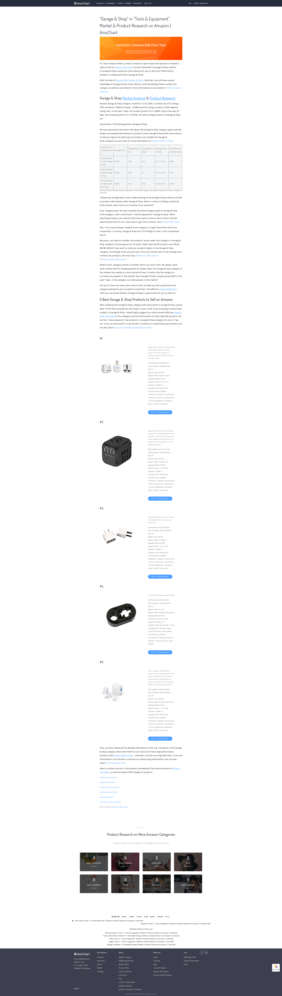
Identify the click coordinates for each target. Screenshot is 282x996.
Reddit (131, 916)
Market (128, 3)
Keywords (101, 961)
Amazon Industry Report (162, 975)
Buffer (152, 916)
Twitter (124, 916)
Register (204, 3)
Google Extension (125, 986)
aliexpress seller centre (120, 807)
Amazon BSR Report (161, 971)
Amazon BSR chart (170, 222)
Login (196, 3)
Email (146, 916)
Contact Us (123, 975)
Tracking (100, 971)
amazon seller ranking (162, 141)
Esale (186, 964)
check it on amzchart (160, 412)
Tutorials (156, 961)
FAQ (120, 979)
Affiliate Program (125, 957)
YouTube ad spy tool (115, 763)
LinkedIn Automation (191, 961)
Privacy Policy (124, 968)
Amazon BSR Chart (168, 289)
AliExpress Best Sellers (147, 255)
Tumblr (139, 916)
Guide (155, 957)
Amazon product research (109, 787)
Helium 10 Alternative (127, 982)
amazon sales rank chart (113, 259)
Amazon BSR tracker (107, 782)
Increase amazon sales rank (110, 802)
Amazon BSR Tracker (123, 755)
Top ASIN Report (159, 968)
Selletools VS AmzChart (108, 792)
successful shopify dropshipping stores (132, 327)
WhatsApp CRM (190, 957)
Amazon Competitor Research (130, 989)
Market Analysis (134, 98)
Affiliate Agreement (126, 961)
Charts (121, 3)
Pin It (167, 916)
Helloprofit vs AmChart (108, 777)
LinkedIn (160, 916)
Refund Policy (124, 964)
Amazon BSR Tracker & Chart (129, 80)
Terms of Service (125, 971)
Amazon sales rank (123, 67)
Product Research (162, 98)
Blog (155, 964)
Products (100, 3)
